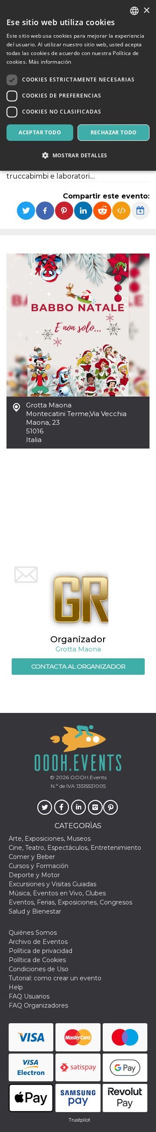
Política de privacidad (40, 951)
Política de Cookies (37, 960)
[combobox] (134, 11)
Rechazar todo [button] (114, 132)
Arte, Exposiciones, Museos (50, 838)
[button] (78, 155)
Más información (50, 61)
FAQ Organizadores (38, 1005)
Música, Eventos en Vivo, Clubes (57, 893)
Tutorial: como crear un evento (55, 978)
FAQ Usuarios (29, 996)
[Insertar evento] (121, 211)
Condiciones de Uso (38, 969)
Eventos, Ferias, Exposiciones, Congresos (70, 902)
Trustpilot (79, 1120)
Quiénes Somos (33, 933)
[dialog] (78, 85)
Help (16, 987)
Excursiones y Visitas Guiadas (52, 884)
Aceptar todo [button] (40, 132)
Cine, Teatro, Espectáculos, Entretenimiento (75, 848)
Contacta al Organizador (78, 666)
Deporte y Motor (34, 875)
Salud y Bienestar (35, 911)
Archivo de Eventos (38, 942)
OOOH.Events (88, 777)
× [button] (146, 10)
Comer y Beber (32, 857)
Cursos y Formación (38, 866)
